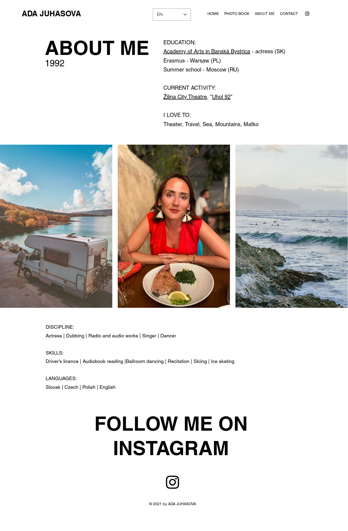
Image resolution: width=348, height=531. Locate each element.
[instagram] (307, 13)
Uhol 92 (221, 97)
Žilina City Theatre (185, 97)
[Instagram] (172, 482)
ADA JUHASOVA (51, 13)
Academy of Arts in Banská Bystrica (206, 51)
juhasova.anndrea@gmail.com (183, 526)
